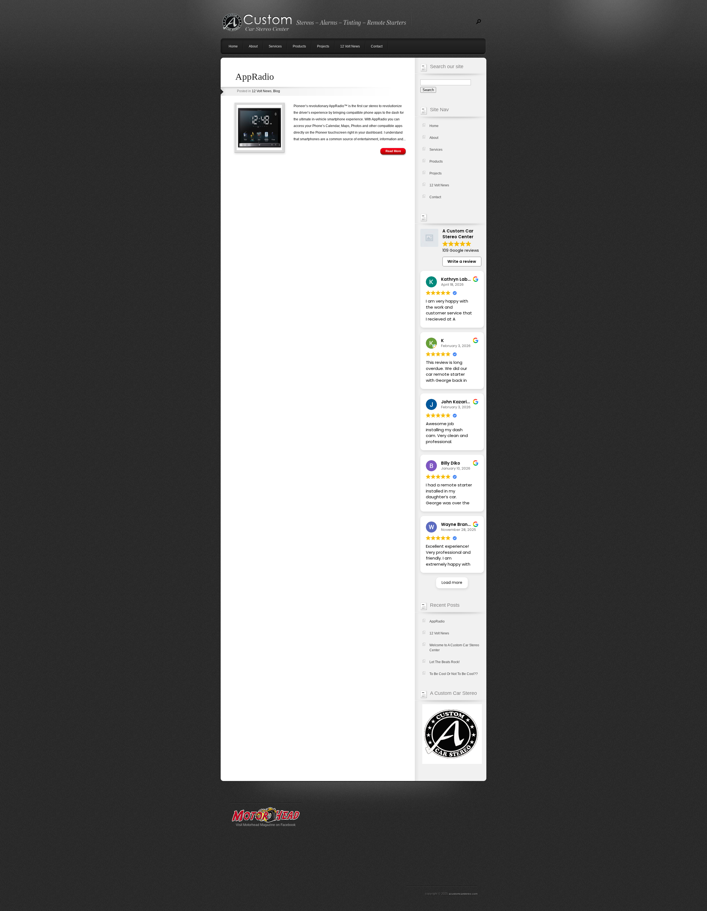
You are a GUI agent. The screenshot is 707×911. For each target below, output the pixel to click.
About (253, 46)
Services (275, 46)
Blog (276, 91)
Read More (393, 151)
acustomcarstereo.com (463, 893)
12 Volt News (350, 46)
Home (233, 46)
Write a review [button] (461, 261)
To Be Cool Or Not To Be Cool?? (453, 674)
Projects (323, 46)
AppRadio (254, 76)
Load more (452, 582)
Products (299, 46)
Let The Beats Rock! (444, 662)
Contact (376, 46)
